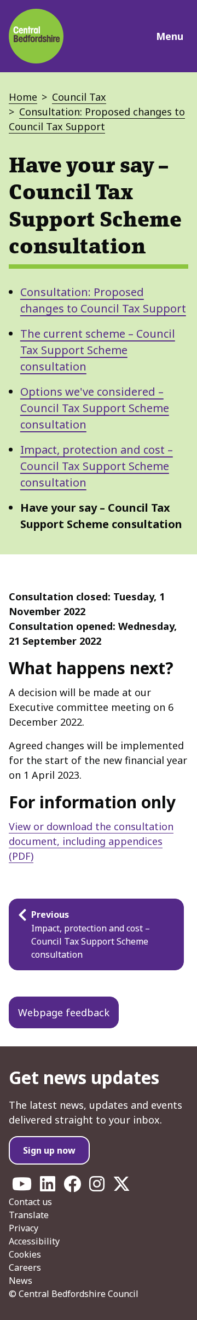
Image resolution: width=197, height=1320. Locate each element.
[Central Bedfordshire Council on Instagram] (97, 1187)
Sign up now (49, 1150)
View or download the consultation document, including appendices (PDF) (91, 841)
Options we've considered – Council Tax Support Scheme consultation (94, 408)
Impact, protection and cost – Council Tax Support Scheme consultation (96, 466)
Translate (29, 1215)
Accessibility (34, 1241)
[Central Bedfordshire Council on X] (121, 1187)
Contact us (30, 1202)
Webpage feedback (63, 1012)
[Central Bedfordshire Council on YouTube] (22, 1187)
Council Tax (79, 96)
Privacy (23, 1228)
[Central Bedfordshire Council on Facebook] (72, 1187)
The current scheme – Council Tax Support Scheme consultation (97, 350)
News (20, 1281)
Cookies (25, 1254)
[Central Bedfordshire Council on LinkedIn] (47, 1187)
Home (23, 96)
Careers (25, 1267)
